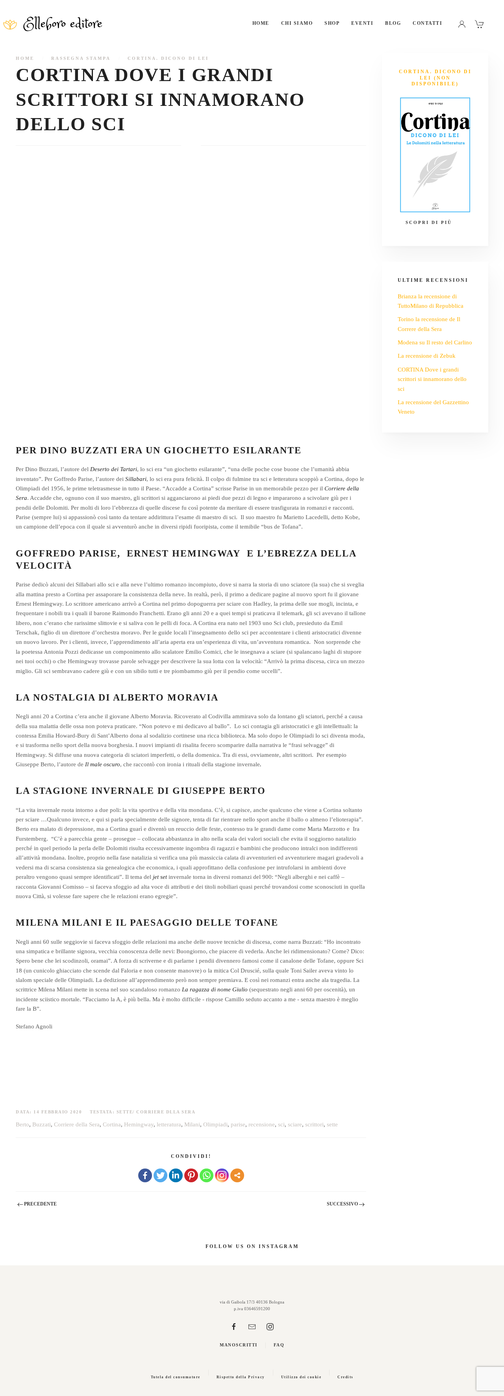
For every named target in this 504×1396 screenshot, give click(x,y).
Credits (345, 1377)
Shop (331, 23)
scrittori (314, 1124)
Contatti (427, 23)
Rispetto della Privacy (241, 1377)
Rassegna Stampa (81, 58)
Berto (22, 1124)
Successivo (343, 1204)
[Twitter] (160, 1175)
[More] (237, 1175)
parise (238, 1124)
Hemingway (139, 1124)
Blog (393, 23)
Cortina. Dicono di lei (168, 58)
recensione (261, 1124)
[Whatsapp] (206, 1175)
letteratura (169, 1124)
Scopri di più (429, 222)
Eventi (362, 23)
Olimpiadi (215, 1124)
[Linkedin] (176, 1175)
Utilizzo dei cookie (301, 1377)
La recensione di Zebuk (427, 356)
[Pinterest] (191, 1175)
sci (281, 1124)
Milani (192, 1124)
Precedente (40, 1204)
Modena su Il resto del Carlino (435, 342)
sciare (295, 1124)
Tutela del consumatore (175, 1377)
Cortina (112, 1124)
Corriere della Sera (77, 1124)
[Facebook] (145, 1175)
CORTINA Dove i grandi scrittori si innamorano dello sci (432, 379)
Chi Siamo (297, 23)
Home (260, 23)
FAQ (279, 1344)
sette (332, 1124)
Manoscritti (239, 1344)
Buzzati (41, 1124)
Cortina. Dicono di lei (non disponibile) (435, 78)
